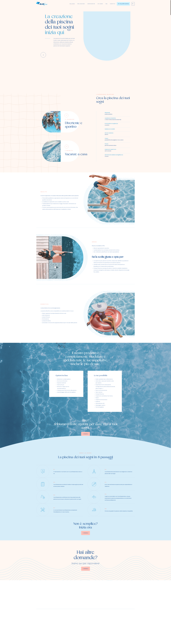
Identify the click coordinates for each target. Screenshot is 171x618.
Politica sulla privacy (114, 613)
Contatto (124, 600)
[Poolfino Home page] (42, 4)
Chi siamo (124, 594)
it (132, 3)
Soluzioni (124, 596)
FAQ (123, 598)
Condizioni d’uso (124, 613)
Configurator (125, 602)
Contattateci (64, 600)
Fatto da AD (132, 613)
